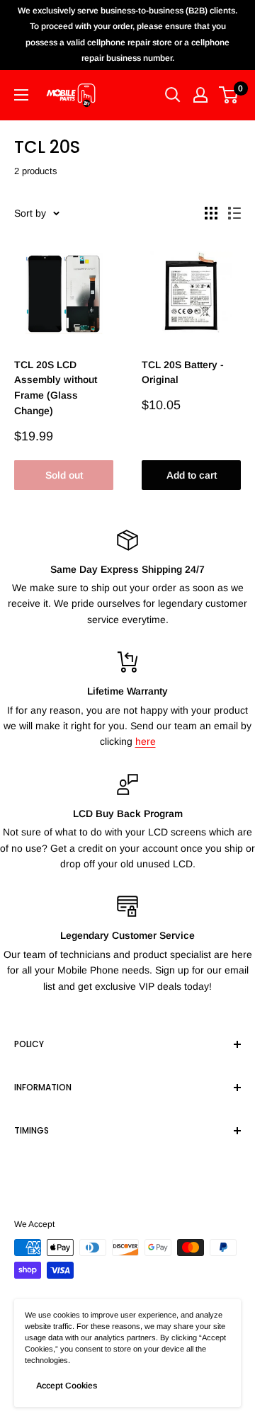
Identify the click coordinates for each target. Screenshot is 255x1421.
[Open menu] (21, 95)
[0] (229, 94)
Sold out (64, 475)
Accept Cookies (66, 1386)
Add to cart (191, 475)
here (145, 741)
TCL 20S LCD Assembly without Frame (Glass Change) (55, 387)
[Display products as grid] (211, 213)
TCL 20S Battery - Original (183, 372)
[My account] (200, 95)
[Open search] (173, 95)
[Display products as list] (234, 213)
